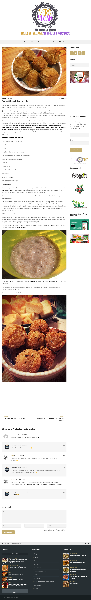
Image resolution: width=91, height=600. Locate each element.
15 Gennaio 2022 (73, 560)
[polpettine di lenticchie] (34, 71)
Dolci (9, 558)
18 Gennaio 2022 (73, 553)
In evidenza (9, 98)
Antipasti (4, 98)
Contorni (36, 557)
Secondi (16, 565)
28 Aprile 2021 (73, 581)
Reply (64, 435)
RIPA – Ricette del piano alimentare (44, 582)
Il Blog (48, 42)
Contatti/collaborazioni (59, 42)
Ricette (26, 42)
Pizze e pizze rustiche (40, 571)
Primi (9, 572)
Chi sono (33, 42)
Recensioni (41, 42)
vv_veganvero (14, 434)
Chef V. (12, 455)
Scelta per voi (38, 585)
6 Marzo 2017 (63, 98)
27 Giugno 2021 (73, 574)
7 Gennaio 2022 (73, 567)
